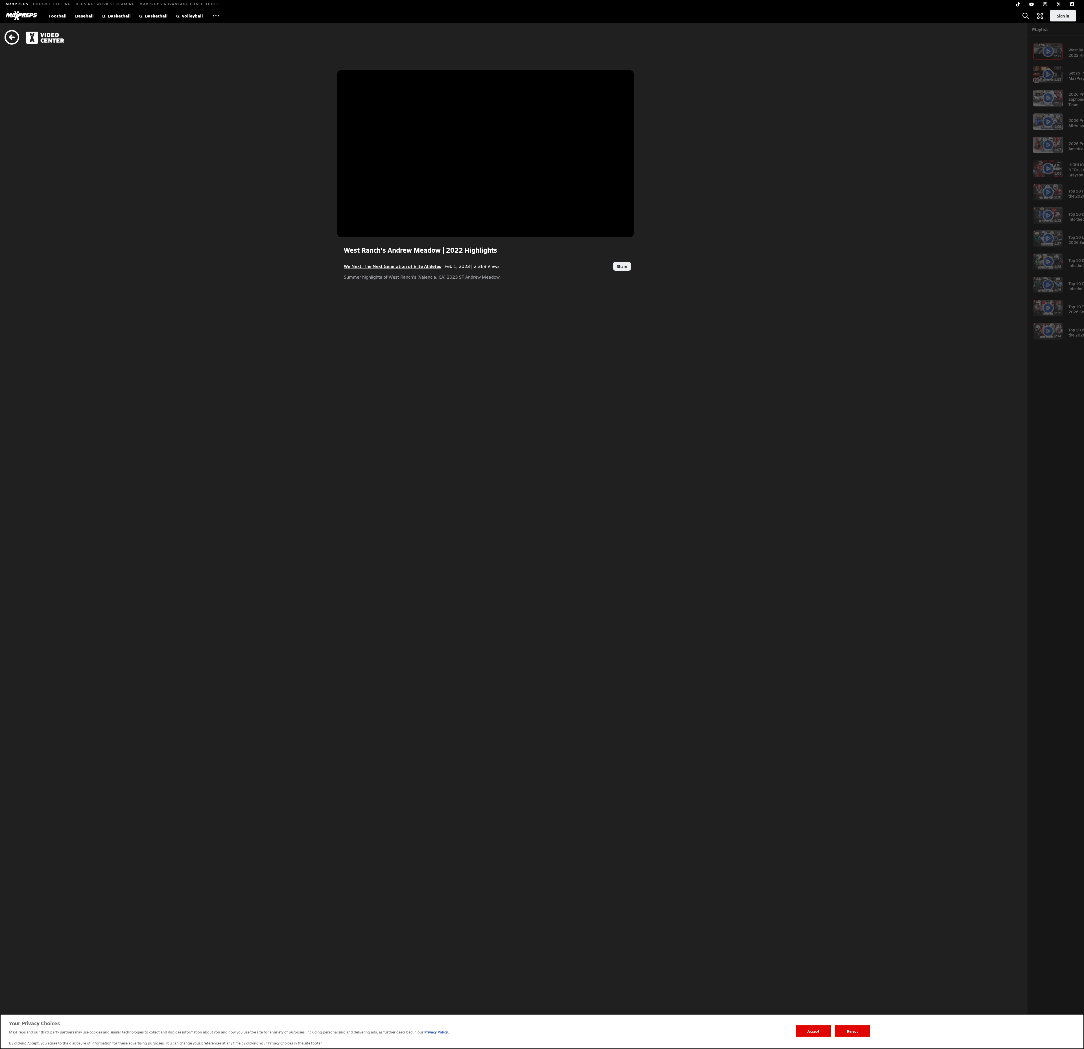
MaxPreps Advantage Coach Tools (179, 4)
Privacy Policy (436, 1032)
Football (58, 15)
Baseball (84, 15)
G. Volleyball (189, 15)
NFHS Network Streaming (105, 4)
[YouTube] (1031, 4)
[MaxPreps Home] (21, 15)
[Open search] (1025, 15)
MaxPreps (17, 4)
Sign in (1063, 16)
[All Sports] (216, 15)
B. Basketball (116, 15)
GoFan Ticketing (52, 4)
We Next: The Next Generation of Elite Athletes (392, 266)
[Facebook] (1072, 4)
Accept (813, 1030)
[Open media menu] (1040, 15)
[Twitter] (1058, 4)
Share (622, 266)
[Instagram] (1045, 4)
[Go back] (12, 37)
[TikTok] (1018, 4)
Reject (852, 1030)
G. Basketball (153, 15)
